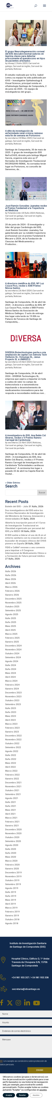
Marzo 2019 (11, 907)
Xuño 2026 (10, 575)
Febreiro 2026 (12, 591)
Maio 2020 (10, 857)
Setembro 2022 (13, 747)
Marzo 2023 (11, 724)
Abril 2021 (10, 814)
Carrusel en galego (14, 216)
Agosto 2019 (11, 888)
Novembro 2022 (13, 739)
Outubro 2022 (12, 743)
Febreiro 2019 (12, 911)
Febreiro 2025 (12, 638)
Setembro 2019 (13, 884)
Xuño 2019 (10, 896)
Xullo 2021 (10, 802)
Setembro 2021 (13, 794)
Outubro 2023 (12, 700)
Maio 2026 (10, 579)
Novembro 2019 (13, 876)
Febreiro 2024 (12, 684)
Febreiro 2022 (12, 774)
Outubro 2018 (12, 919)
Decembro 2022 (13, 735)
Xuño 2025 (10, 622)
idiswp (11, 63)
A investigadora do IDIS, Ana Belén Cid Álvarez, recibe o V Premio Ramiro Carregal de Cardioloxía (25, 437)
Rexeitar (22, 1095)
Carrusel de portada (14, 218)
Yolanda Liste (14, 213)
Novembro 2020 (13, 833)
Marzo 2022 (11, 771)
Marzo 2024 (11, 681)
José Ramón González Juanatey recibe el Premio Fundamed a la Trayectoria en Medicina (26, 208)
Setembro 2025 (13, 610)
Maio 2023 (10, 716)
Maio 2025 (10, 626)
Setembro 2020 (13, 841)
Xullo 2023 (10, 708)
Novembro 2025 (13, 602)
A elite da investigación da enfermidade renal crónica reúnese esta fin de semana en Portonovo (24, 133)
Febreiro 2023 (12, 728)
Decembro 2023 (13, 692)
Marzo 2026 (11, 587)
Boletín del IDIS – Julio (16, 506)
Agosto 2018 (11, 923)
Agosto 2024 (11, 661)
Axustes (36, 1095)
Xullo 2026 (10, 571)
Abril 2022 (10, 767)
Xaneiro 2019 (12, 915)
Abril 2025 (10, 630)
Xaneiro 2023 (12, 731)
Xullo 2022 (10, 755)
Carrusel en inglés (21, 66)
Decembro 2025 (13, 598)
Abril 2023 (10, 720)
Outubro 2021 (12, 790)
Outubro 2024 (12, 653)
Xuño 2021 (10, 806)
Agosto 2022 (11, 751)
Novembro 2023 (13, 696)
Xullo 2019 (10, 892)
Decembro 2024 (13, 645)
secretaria (13, 138)
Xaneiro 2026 (12, 595)
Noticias (18, 69)
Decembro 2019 (13, 872)
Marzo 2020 (11, 861)
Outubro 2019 (12, 880)
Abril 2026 (10, 583)
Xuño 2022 (10, 759)
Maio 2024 (10, 673)
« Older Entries (12, 482)
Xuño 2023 (10, 712)
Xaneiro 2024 (12, 688)
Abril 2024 (10, 677)
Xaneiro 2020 (12, 868)
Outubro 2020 (12, 837)
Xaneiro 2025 (12, 641)
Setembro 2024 (13, 657)
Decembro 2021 (13, 782)
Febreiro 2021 (12, 821)
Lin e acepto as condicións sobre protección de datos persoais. (23, 1063)
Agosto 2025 (11, 614)
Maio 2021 (10, 810)
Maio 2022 (10, 763)
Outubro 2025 (12, 606)
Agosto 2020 (11, 845)
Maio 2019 (10, 900)
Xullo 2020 (10, 849)
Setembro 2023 (13, 704)
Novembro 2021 (13, 786)
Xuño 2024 (10, 669)
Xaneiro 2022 (12, 778)
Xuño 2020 (10, 853)
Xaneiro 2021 (12, 825)
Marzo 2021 (11, 817)
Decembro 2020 (13, 829)
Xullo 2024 (10, 665)
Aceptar (9, 1095)
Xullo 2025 (10, 618)
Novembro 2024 (13, 649)
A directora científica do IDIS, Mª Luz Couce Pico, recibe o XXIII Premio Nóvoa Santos (24, 285)
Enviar (39, 1070)
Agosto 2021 (11, 798)
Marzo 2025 (11, 634)
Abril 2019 (10, 904)
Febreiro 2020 (12, 864)
